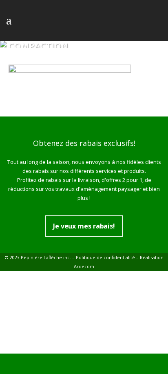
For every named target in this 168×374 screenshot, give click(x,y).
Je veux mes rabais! (84, 226)
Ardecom (84, 266)
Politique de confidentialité (105, 257)
